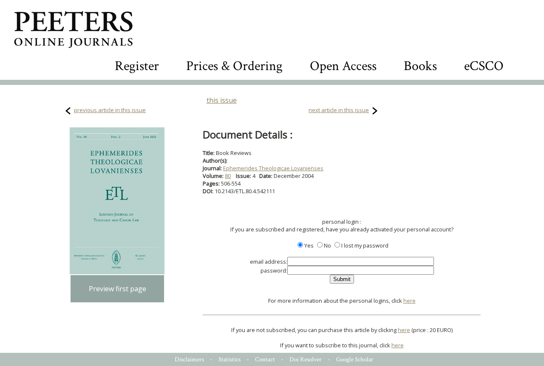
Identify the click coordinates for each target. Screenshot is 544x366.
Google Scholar (355, 359)
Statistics (229, 359)
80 (228, 176)
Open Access (343, 66)
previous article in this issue (110, 110)
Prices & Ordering (234, 66)
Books (420, 66)
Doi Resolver (305, 359)
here (409, 300)
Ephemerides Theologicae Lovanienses (273, 168)
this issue (222, 100)
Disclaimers (189, 359)
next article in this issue (339, 110)
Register (137, 66)
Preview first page (117, 288)
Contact (265, 359)
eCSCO (484, 66)
